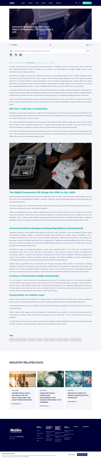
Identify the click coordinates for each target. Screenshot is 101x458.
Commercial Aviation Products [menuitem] (49, 427)
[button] (11, 51)
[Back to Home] (12, 3)
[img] (86, 51)
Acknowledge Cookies (82, 454)
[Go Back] (50, 45)
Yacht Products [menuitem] (67, 427)
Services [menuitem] (30, 2)
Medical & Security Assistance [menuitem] (50, 432)
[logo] (16, 430)
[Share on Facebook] (11, 56)
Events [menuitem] (38, 430)
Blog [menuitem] (37, 2)
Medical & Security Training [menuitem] (50, 436)
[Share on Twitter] (16, 56)
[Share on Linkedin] (21, 56)
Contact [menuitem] (51, 2)
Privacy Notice (25, 456)
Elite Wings (29, 63)
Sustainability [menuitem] (40, 433)
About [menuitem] (23, 2)
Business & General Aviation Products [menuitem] (58, 428)
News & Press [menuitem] (40, 438)
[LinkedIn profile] (76, 2)
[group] (50, 51)
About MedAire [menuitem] (39, 427)
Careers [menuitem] (43, 2)
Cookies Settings (71, 454)
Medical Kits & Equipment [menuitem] (49, 439)
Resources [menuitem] (58, 2)
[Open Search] (80, 2)
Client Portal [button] (87, 2)
